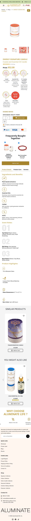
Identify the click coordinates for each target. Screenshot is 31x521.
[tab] (6, 169)
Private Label (4, 446)
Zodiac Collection (5, 478)
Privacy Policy (4, 461)
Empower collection (5, 488)
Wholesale (3, 443)
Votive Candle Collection (6, 480)
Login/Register (4, 458)
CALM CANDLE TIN (15, 396)
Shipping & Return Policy (7, 463)
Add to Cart (21, 118)
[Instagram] (12, 519)
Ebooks (2, 451)
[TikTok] (18, 519)
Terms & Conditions (5, 466)
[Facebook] (15, 519)
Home (3, 9)
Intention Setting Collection (7, 485)
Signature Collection (5, 475)
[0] (27, 5)
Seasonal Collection (5, 483)
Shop (9, 9)
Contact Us (3, 468)
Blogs (2, 448)
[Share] (28, 10)
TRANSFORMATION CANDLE (15, 345)
